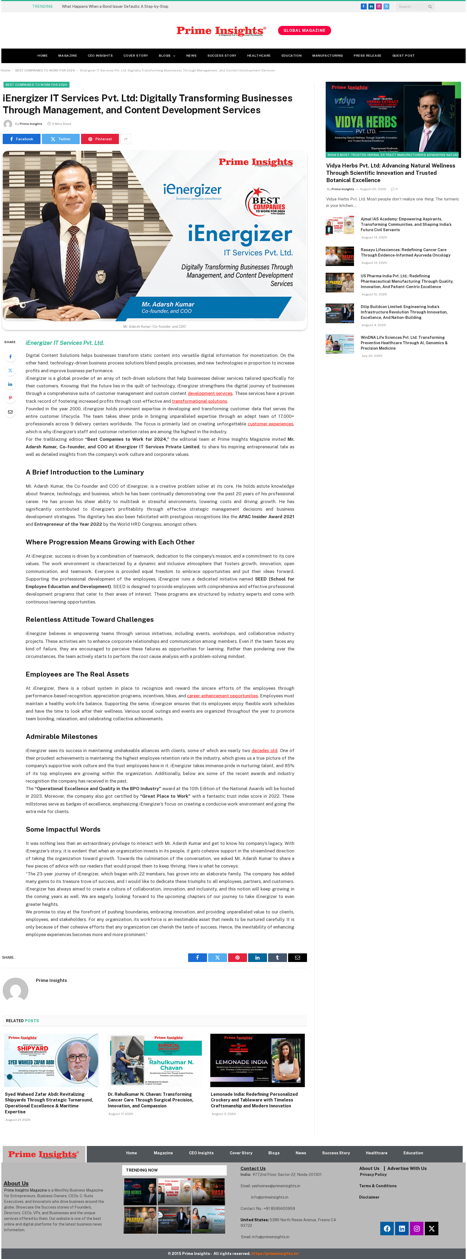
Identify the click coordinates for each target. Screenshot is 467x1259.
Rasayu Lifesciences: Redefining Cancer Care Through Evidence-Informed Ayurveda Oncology (406, 252)
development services (210, 393)
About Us (369, 1168)
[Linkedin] (402, 1228)
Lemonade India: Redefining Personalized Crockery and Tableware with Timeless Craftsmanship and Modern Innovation (254, 1100)
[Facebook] (10, 356)
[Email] (10, 411)
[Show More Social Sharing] (125, 139)
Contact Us (253, 1168)
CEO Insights (100, 55)
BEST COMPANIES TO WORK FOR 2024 (45, 70)
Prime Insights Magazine (25, 1190)
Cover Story (136, 55)
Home (43, 55)
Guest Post (403, 55)
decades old (264, 750)
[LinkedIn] (10, 384)
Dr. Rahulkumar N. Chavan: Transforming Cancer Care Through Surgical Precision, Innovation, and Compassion (151, 1100)
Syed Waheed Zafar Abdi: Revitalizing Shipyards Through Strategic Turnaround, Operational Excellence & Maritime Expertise (123, 6)
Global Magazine (304, 30)
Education (292, 55)
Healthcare (259, 55)
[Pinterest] (10, 398)
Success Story (222, 55)
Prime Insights (31, 124)
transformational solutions (199, 401)
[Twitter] (10, 370)
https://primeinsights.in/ (275, 1253)
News (191, 55)
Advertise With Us (407, 1168)
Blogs (165, 55)
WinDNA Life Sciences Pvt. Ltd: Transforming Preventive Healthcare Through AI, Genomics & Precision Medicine (404, 342)
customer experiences (270, 424)
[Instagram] (416, 1228)
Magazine (67, 55)
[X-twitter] (431, 1228)
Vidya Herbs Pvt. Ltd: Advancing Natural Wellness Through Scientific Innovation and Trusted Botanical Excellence (390, 172)
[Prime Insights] (150, 30)
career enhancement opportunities (222, 695)
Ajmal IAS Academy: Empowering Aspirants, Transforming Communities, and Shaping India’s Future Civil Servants (406, 224)
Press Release (368, 55)
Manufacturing (327, 55)
